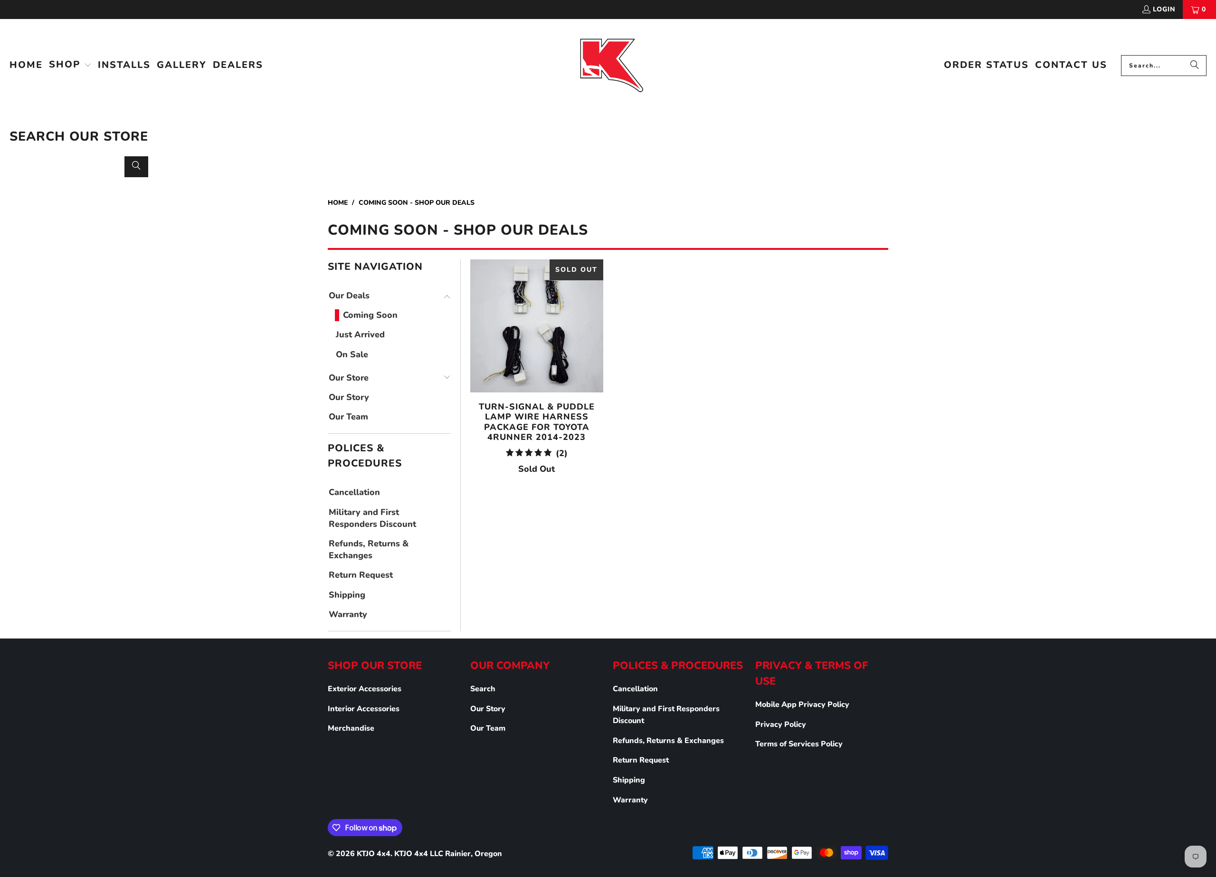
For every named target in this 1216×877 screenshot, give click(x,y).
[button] (70, 65)
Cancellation (354, 492)
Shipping (347, 595)
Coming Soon (370, 315)
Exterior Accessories (364, 689)
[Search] (1194, 65)
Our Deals (349, 295)
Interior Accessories (363, 709)
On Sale (352, 354)
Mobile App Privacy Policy (802, 704)
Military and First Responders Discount (372, 518)
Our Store (349, 377)
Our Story (349, 397)
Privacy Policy (780, 724)
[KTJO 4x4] (610, 65)
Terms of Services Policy (799, 744)
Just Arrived (360, 334)
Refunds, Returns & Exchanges (368, 549)
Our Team (348, 416)
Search (482, 689)
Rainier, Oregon (473, 853)
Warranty (348, 614)
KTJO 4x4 (373, 853)
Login (1164, 9)
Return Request (361, 575)
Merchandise (351, 728)
